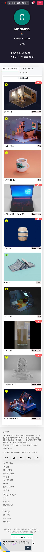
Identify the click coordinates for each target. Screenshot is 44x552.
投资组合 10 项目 (11, 69)
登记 (40, 3)
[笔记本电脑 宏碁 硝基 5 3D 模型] (22, 198)
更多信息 (13, 544)
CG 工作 (6, 490)
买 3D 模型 (8, 463)
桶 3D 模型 (7, 248)
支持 (4, 498)
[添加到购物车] (34, 107)
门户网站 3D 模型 (9, 384)
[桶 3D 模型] (22, 232)
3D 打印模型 (7, 470)
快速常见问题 (8, 505)
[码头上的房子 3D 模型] (22, 403)
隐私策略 (6, 515)
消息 (23, 44)
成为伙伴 (6, 483)
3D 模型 (6, 467)
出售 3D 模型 (8, 480)
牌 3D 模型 (7, 282)
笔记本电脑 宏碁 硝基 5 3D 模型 (14, 214)
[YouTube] (33, 543)
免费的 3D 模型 (28, 69)
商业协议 (6, 512)
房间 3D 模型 (8, 316)
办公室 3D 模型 (9, 146)
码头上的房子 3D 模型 (11, 418)
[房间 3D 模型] (22, 301)
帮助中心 (6, 502)
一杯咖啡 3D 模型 (9, 180)
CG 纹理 (6, 477)
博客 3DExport (8, 487)
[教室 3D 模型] (22, 96)
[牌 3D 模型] (22, 267)
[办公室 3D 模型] (22, 130)
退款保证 (6, 522)
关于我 (25, 73)
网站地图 (33, 532)
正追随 (27, 39)
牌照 (4, 508)
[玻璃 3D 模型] (22, 335)
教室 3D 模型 (8, 112)
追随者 (17, 39)
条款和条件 (7, 518)
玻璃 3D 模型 (8, 350)
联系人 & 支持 (9, 494)
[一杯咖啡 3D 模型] (22, 164)
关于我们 (7, 431)
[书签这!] (38, 107)
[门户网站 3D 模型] (22, 369)
